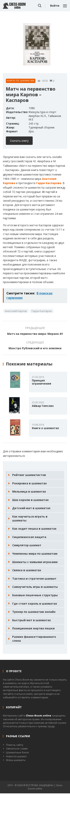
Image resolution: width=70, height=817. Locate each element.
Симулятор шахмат (26, 545)
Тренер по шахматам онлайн (33, 612)
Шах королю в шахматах (30, 500)
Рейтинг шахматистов (29, 475)
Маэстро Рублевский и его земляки (35, 348)
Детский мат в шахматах (31, 508)
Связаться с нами (17, 748)
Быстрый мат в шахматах (31, 620)
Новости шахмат (16, 756)
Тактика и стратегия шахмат (34, 578)
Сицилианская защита (29, 537)
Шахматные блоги (17, 752)
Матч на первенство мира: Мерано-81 (35, 334)
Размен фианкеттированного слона (34, 638)
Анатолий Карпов (16, 311)
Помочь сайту (14, 745)
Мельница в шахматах (29, 491)
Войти (54, 5)
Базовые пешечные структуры (35, 595)
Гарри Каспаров (42, 311)
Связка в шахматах (26, 570)
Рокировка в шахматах (29, 483)
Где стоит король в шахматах (34, 603)
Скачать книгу (19, 141)
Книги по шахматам (20, 80)
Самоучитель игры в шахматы (35, 587)
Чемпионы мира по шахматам (34, 553)
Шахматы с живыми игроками (35, 562)
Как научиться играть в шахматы (29, 518)
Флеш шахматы (15, 760)
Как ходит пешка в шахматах (34, 528)
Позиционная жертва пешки (33, 628)
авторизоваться (14, 456)
